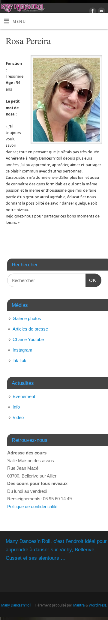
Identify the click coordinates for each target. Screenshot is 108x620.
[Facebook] (92, 11)
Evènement (24, 396)
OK (91, 280)
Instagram (22, 349)
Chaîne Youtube (28, 339)
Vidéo (18, 417)
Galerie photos (27, 318)
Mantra (79, 605)
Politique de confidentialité (32, 506)
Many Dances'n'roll (16, 605)
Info (16, 406)
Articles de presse (30, 328)
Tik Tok (19, 360)
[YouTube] (100, 11)
